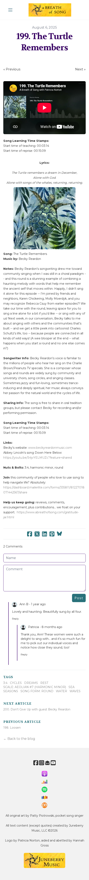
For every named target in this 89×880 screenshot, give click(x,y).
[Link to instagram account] (41, 762)
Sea (72, 687)
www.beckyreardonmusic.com (50, 448)
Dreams (31, 683)
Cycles (16, 683)
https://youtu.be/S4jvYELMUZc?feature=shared (37, 457)
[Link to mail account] (47, 762)
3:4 (5, 683)
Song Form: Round (36, 691)
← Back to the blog (19, 739)
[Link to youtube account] (53, 762)
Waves (75, 691)
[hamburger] (10, 9)
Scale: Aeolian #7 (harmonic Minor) (34, 687)
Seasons (10, 691)
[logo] (50, 10)
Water (61, 691)
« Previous (11, 69)
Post (79, 598)
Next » (80, 69)
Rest (44, 683)
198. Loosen (12, 727)
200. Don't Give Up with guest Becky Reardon (36, 709)
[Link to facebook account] (35, 762)
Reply (15, 618)
